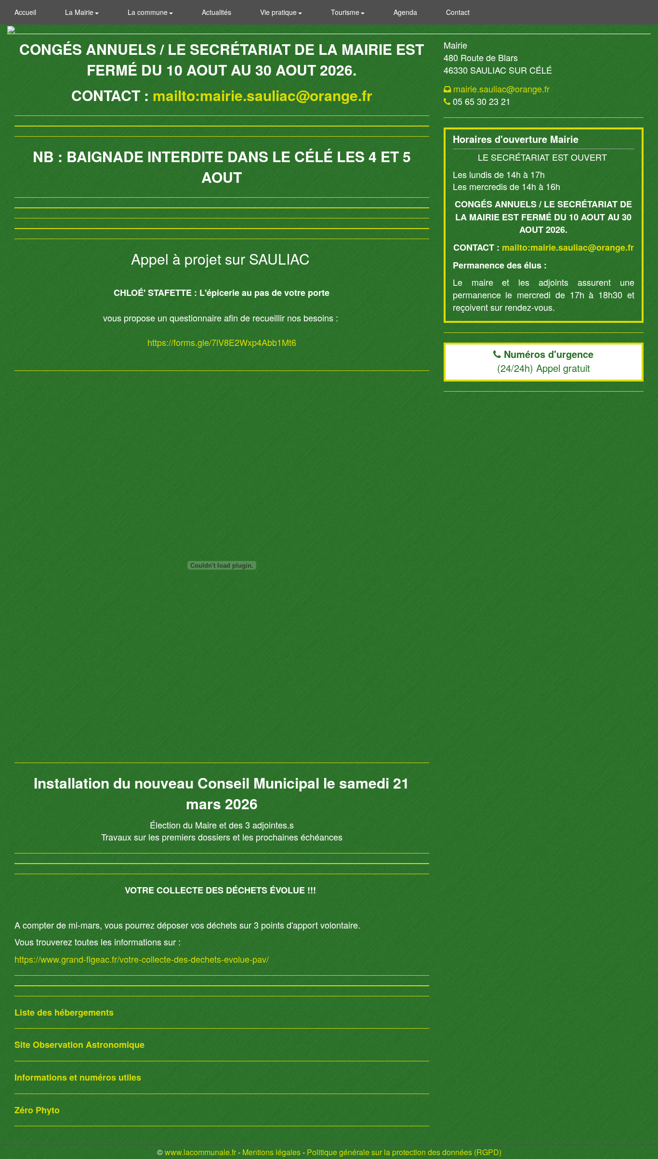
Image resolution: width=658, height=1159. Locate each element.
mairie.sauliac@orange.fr (501, 88)
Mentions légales (271, 1152)
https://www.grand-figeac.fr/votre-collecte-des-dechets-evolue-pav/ (141, 959)
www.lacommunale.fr (200, 1152)
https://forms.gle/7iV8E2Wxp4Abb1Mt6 (221, 342)
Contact (458, 12)
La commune (149, 12)
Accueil (25, 12)
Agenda (405, 12)
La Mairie (80, 12)
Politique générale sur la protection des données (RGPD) (404, 1152)
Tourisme (346, 12)
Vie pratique (279, 12)
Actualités (216, 12)
